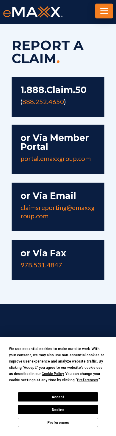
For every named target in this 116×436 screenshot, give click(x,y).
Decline (58, 410)
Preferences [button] (87, 380)
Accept (58, 397)
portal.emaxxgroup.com (56, 158)
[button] (104, 11)
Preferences (58, 423)
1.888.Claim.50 (54, 89)
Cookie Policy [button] (53, 374)
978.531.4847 (41, 265)
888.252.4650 (43, 102)
